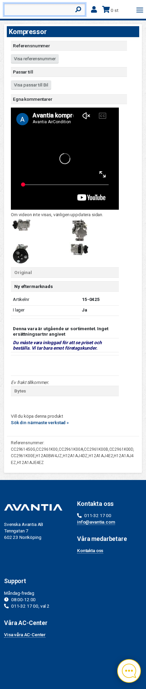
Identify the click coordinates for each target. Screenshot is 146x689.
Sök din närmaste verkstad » (40, 422)
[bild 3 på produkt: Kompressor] (21, 252)
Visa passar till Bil (31, 84)
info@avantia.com (96, 522)
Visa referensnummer (35, 58)
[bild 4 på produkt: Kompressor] (79, 248)
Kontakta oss (90, 550)
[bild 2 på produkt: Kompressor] (79, 229)
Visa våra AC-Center (24, 634)
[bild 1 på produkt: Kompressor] (21, 224)
